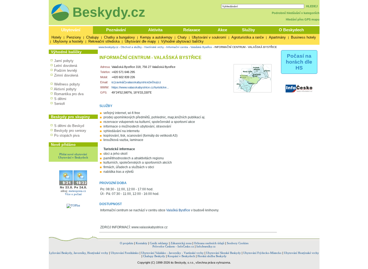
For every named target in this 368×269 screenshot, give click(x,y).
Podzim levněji (65, 70)
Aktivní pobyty (65, 89)
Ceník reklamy (159, 243)
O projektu (126, 243)
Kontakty (141, 243)
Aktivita (155, 29)
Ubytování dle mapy (140, 41)
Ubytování (70, 29)
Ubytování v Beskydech (73, 157)
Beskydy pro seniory (70, 131)
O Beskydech (291, 29)
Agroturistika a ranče (247, 37)
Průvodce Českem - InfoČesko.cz (173, 246)
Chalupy (92, 37)
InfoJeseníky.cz (206, 246)
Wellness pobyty (67, 84)
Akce (222, 29)
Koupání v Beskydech (181, 256)
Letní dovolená (65, 66)
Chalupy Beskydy (154, 256)
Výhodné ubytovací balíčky (182, 41)
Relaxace (191, 29)
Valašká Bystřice (178, 210)
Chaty (182, 37)
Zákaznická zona (181, 243)
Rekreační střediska (104, 41)
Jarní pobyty (64, 61)
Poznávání (116, 29)
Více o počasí (73, 194)
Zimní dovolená (66, 75)
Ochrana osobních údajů (209, 243)
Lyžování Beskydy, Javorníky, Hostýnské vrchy (78, 252)
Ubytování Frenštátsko (125, 252)
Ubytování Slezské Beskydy (223, 252)
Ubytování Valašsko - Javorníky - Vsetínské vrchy (172, 252)
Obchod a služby (131, 47)
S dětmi (60, 99)
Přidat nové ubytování (73, 154)
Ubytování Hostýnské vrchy (301, 252)
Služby (248, 29)
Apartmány (277, 37)
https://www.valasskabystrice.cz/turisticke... (140, 87)
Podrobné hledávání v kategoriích (296, 13)
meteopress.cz (77, 190)
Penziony (74, 37)
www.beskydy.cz (108, 47)
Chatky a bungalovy (119, 37)
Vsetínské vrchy (154, 47)
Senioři (59, 104)
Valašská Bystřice (201, 47)
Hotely (56, 37)
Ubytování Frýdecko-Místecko (262, 252)
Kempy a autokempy (156, 37)
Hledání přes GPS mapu (303, 19)
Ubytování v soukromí (209, 37)
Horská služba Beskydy (212, 256)
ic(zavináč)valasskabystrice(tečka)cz (136, 82)
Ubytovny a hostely (68, 41)
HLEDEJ (312, 6)
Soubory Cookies (237, 243)
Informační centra (177, 47)
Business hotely (303, 37)
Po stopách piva (66, 135)
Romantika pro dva (69, 94)
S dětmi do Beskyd (69, 126)
